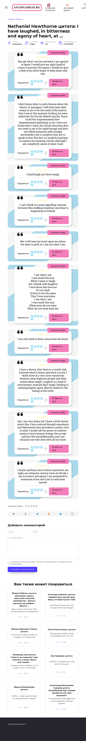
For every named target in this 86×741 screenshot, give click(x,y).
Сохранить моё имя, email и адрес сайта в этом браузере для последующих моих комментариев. (41, 563)
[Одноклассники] (35, 81)
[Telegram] (38, 81)
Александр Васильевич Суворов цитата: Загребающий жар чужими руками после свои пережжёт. (61, 690)
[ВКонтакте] (32, 81)
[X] (41, 81)
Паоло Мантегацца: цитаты (62, 629)
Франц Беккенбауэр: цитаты (24, 688)
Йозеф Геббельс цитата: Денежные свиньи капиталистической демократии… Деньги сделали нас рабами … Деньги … (24, 599)
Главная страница (15, 19)
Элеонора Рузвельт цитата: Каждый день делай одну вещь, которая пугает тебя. (62, 597)
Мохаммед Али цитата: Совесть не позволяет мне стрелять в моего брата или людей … (24, 658)
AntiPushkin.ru (27, 7)
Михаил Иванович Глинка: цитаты (24, 630)
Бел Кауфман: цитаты (62, 656)
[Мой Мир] (32, 84)
